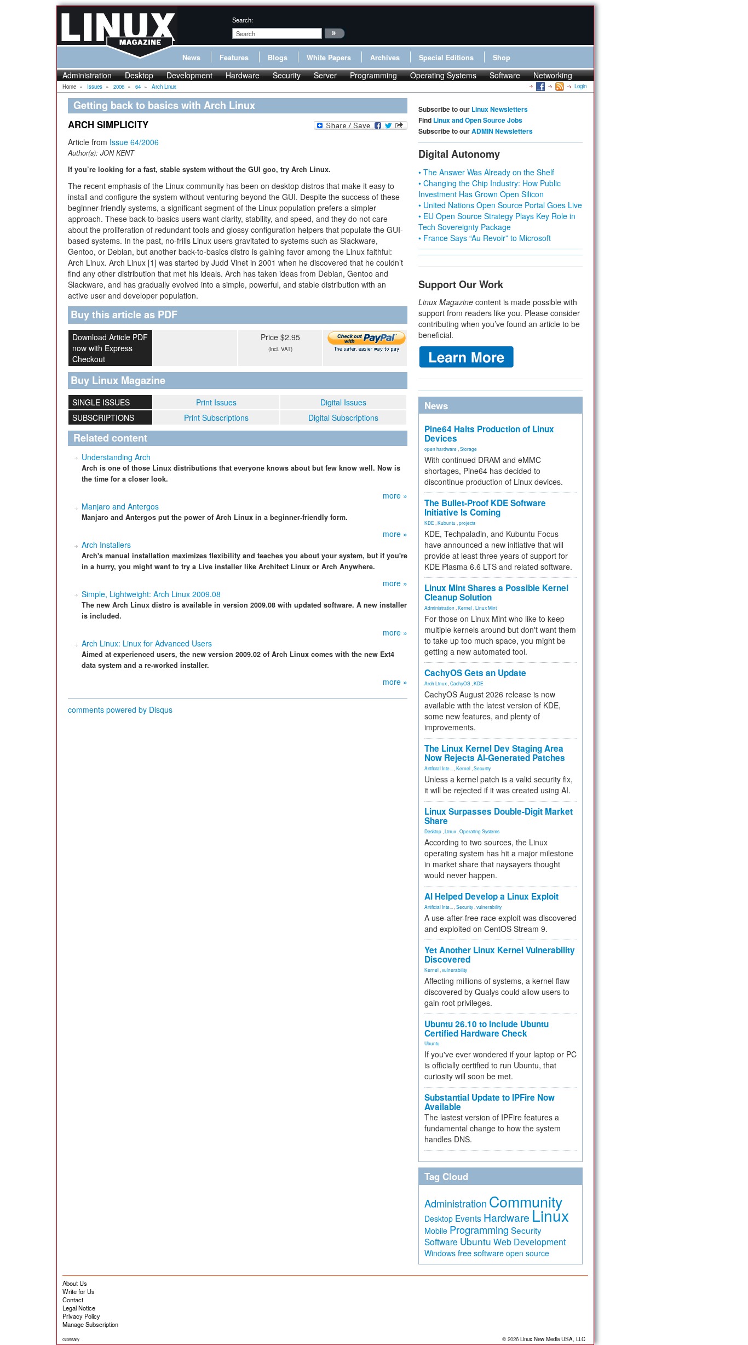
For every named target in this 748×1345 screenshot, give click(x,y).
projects (467, 522)
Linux (450, 831)
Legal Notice (78, 1307)
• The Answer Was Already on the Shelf (486, 172)
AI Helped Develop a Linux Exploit (491, 896)
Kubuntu (447, 522)
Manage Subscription (90, 1324)
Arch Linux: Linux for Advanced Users (147, 643)
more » (395, 495)
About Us (74, 1283)
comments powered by (120, 709)
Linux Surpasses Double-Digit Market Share (498, 816)
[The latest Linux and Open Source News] (559, 86)
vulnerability (489, 906)
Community (525, 1201)
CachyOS (460, 683)
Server (325, 75)
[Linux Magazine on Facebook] (539, 86)
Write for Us (78, 1291)
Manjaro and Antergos (120, 506)
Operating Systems (443, 75)
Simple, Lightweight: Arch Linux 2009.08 (151, 593)
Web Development (529, 1241)
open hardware (440, 448)
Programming (373, 75)
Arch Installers (106, 544)
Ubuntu (432, 1043)
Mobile (435, 1230)
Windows (440, 1252)
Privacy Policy (81, 1316)
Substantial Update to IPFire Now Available (489, 1102)
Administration (87, 75)
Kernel (465, 607)
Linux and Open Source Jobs (477, 120)
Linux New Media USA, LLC (552, 1339)
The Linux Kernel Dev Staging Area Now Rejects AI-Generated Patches (494, 753)
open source (527, 1252)
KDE (429, 522)
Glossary (70, 1339)
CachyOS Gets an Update (475, 673)
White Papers (329, 57)
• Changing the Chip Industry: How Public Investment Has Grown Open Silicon (489, 188)
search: (242, 19)
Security (287, 75)
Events (468, 1218)
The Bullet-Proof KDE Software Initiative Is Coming (485, 507)
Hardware (243, 75)
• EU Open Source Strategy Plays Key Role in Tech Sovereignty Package (497, 221)
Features (234, 57)
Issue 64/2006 (134, 141)
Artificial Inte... (438, 768)
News (191, 57)
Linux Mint (486, 607)
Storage (468, 448)
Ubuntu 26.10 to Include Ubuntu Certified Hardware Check (486, 1028)
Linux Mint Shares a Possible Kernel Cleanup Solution (496, 592)
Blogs (277, 57)
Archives (385, 57)
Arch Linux (435, 683)
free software (481, 1252)
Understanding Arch (116, 456)
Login (580, 86)
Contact (72, 1299)
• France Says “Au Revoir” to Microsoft (484, 237)
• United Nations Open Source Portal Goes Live (500, 204)
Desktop (139, 75)
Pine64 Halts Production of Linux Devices (489, 433)
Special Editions (446, 57)
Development (189, 75)
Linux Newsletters (499, 109)
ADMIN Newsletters (502, 131)
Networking (552, 75)
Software (505, 75)
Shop (501, 57)
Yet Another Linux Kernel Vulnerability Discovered (499, 954)
